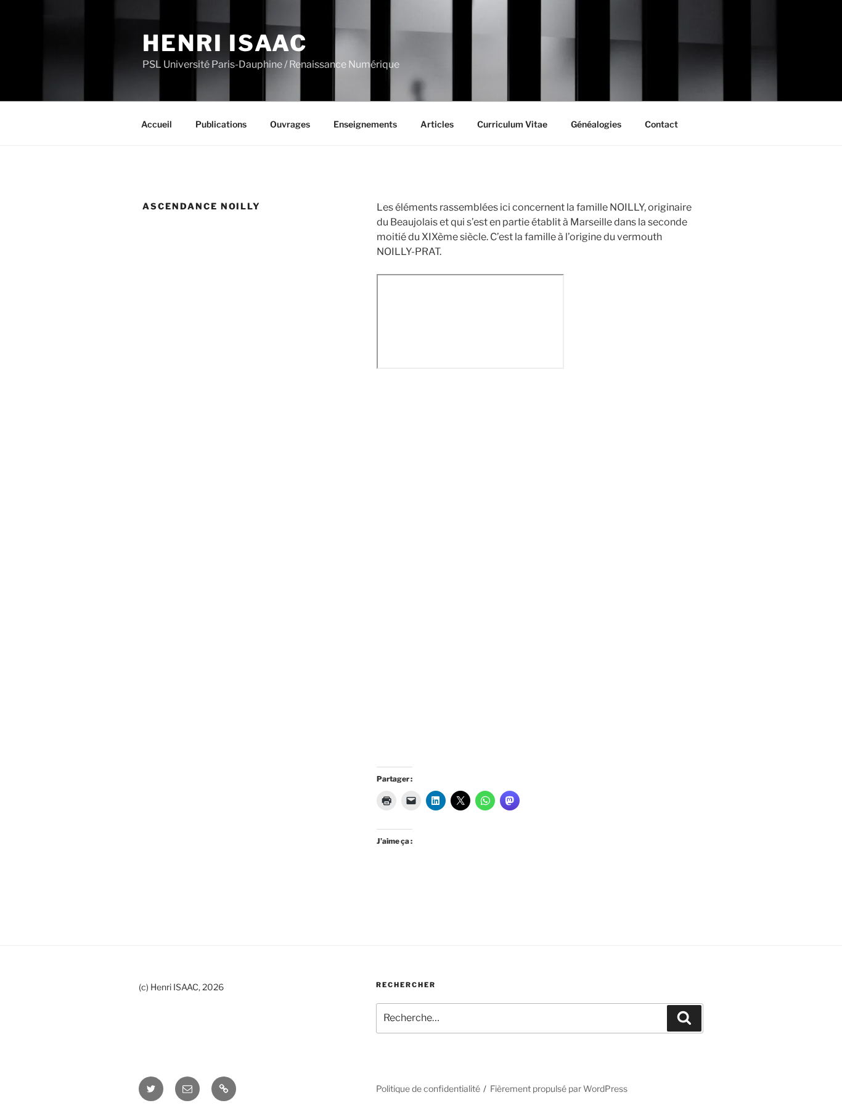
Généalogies (596, 124)
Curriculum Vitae (512, 124)
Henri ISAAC (225, 43)
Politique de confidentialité (428, 1088)
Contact (661, 124)
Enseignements (365, 124)
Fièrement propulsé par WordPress (558, 1088)
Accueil (156, 124)
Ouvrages (290, 124)
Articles (437, 124)
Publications (221, 124)
